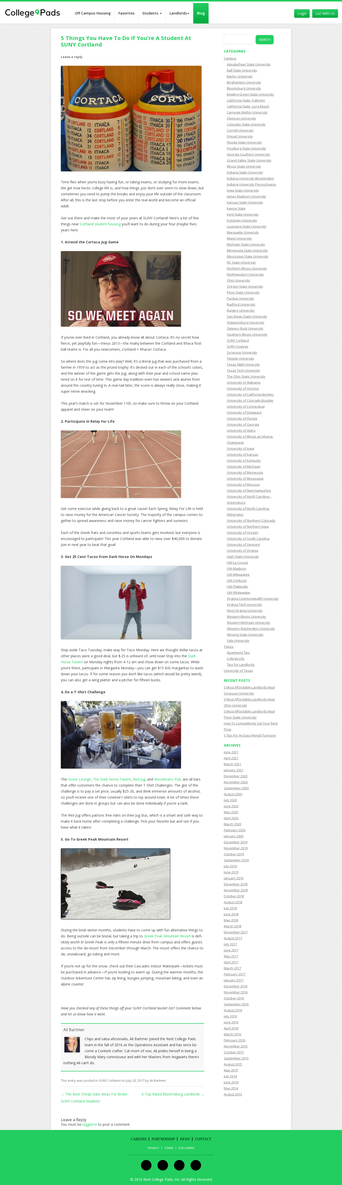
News (185, 1139)
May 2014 (231, 1088)
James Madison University (246, 196)
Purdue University (240, 298)
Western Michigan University (248, 622)
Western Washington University (251, 628)
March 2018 (232, 926)
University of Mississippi (245, 478)
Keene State (236, 208)
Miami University (239, 238)
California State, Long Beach (248, 106)
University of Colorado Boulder (250, 400)
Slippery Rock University (245, 328)
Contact (203, 1139)
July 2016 (230, 1016)
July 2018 (230, 908)
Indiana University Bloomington (250, 178)
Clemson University (241, 118)
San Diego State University (247, 316)
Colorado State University (246, 124)
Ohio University (238, 280)
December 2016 (235, 986)
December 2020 (235, 776)
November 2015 (236, 1046)
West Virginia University (245, 610)
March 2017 (232, 968)
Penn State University (243, 292)
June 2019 (231, 872)
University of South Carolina (248, 538)
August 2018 (233, 902)
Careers (139, 1139)
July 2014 (230, 1076)
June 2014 (231, 1082)
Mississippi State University (247, 256)
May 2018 (231, 920)
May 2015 (231, 1070)
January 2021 (233, 770)
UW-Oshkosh (237, 580)
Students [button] (150, 13)
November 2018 (236, 890)
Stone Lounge (79, 779)
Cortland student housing (101, 224)
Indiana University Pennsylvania (251, 184)
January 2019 (233, 878)
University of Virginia (242, 550)
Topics (229, 646)
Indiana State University (245, 172)
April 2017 (231, 962)
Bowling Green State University (250, 94)
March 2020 (232, 824)
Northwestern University (245, 274)
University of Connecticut (246, 406)
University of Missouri (243, 484)
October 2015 (234, 1052)
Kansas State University (245, 202)
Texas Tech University (243, 370)
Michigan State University (246, 244)
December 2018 (235, 884)
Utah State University (243, 556)
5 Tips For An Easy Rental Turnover (250, 735)
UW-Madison (236, 568)
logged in (89, 1124)
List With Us (325, 13)
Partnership (163, 1139)
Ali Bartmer (74, 1029)
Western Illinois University (246, 616)
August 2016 (233, 1010)
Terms (168, 1147)
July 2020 (230, 800)
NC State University (241, 262)
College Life (235, 658)
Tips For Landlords (241, 664)
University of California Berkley (250, 394)
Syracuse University (242, 352)
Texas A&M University (243, 364)
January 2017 (233, 980)
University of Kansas (242, 454)
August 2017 (233, 938)
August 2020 (233, 794)
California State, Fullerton (246, 100)
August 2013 (233, 1094)
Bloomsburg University (244, 88)
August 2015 (233, 1064)
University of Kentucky (244, 460)
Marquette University (243, 232)
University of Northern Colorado (251, 520)
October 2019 (234, 854)
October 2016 (234, 998)
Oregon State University (245, 286)
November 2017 (236, 932)
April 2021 (231, 758)
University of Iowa (240, 448)
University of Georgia (243, 424)
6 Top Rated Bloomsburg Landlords (173, 1094)
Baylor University (240, 76)
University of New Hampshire (249, 490)
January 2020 (233, 836)
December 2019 (235, 842)
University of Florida (242, 418)
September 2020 (236, 788)
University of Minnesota (245, 472)
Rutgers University (241, 310)
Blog (201, 13)
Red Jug (139, 779)
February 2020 (234, 830)
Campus (230, 58)
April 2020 (231, 818)
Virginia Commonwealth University (253, 598)
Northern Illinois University (247, 268)
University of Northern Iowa (248, 526)
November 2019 (236, 848)
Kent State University (243, 214)
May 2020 (231, 812)
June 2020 (231, 806)
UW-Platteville (237, 586)
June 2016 (231, 1022)
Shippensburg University (245, 322)
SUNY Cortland (110, 1080)
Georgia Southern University (248, 154)
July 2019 (230, 866)
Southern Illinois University (247, 334)
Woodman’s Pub (167, 779)
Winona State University (245, 634)
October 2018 (234, 896)
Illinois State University (244, 166)
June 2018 (231, 914)
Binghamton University (244, 82)
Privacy (153, 1147)
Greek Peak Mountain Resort (167, 936)
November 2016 (236, 992)
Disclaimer (186, 1147)
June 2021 (231, 752)
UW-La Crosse (237, 562)
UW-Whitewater (239, 592)
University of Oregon (242, 532)
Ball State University (242, 70)
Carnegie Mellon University (247, 112)
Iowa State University (243, 190)
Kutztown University (242, 220)
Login (301, 13)
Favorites (126, 13)
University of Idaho (241, 430)
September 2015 (236, 1058)
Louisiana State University (246, 226)
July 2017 (230, 944)
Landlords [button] (178, 13)
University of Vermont (243, 544)
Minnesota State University (247, 250)
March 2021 (232, 764)
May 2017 (231, 956)
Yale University (238, 640)
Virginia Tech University (244, 604)
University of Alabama (243, 382)
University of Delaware (244, 412)
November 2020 (236, 782)
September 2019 (236, 860)
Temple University (240, 358)
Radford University (241, 304)
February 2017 (234, 974)
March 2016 (232, 1034)
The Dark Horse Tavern (112, 779)
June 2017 (231, 950)
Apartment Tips (238, 652)
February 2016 (234, 1040)
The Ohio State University (246, 376)
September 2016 (236, 1004)
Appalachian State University (249, 64)
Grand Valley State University (249, 160)
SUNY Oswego (237, 346)
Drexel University (240, 136)
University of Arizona (243, 388)
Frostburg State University (246, 148)
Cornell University (240, 130)
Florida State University (244, 142)
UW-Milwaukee (238, 574)
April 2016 (231, 1028)
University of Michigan (243, 466)
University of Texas (238, 670)
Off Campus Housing (93, 13)
